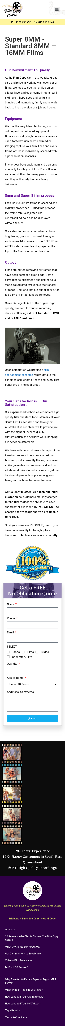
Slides (45, 652)
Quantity (12, 663)
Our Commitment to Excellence (23, 953)
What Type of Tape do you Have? (24, 989)
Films (30, 652)
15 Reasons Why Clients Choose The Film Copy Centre (31, 938)
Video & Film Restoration (19, 960)
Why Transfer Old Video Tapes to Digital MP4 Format (30, 981)
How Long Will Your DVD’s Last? (23, 1003)
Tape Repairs (12, 1010)
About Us (10, 929)
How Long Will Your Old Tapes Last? (25, 996)
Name (11, 604)
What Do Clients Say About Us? (22, 946)
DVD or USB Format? (16, 967)
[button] (57, 9)
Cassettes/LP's (22, 657)
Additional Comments (20, 692)
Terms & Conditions (16, 1017)
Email (11, 632)
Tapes (16, 652)
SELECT (12, 646)
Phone (11, 618)
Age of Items (15, 677)
